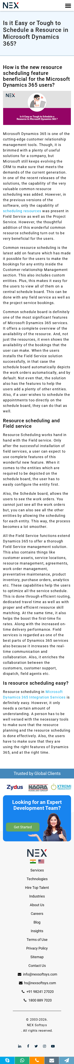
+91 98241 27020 (40, 992)
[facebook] (28, 1046)
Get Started (23, 827)
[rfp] (66, 1060)
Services (37, 870)
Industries (37, 896)
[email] (51, 1060)
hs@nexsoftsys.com (40, 983)
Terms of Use (37, 940)
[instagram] (45, 1046)
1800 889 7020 (40, 1000)
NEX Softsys (37, 1025)
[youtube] (53, 1046)
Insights (37, 931)
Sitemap (37, 957)
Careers (37, 913)
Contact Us (37, 966)
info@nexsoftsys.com (40, 974)
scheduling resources (22, 211)
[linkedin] (20, 1046)
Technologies (37, 879)
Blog (37, 922)
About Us (37, 905)
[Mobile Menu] (68, 5)
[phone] (37, 1060)
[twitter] (36, 1046)
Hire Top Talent (37, 887)
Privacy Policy (37, 948)
